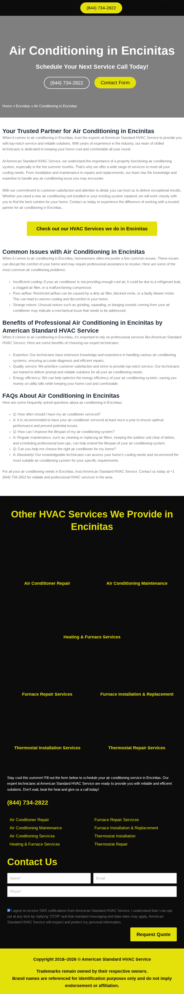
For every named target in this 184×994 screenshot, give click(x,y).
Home (7, 106)
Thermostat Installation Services (47, 747)
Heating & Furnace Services (92, 637)
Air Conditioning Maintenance (136, 583)
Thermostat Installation (114, 836)
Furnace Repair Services (47, 694)
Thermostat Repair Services (136, 747)
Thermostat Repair (111, 844)
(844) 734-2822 (27, 802)
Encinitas (23, 106)
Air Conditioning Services (32, 836)
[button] (165, 8)
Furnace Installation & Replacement (136, 694)
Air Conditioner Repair (47, 583)
